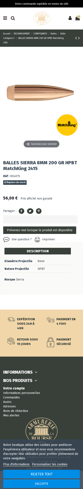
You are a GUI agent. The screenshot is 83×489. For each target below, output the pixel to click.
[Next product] (79, 38)
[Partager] (21, 211)
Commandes (11, 397)
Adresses (9, 406)
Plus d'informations (16, 464)
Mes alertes (11, 415)
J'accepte (41, 484)
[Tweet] (30, 211)
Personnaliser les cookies (49, 464)
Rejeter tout (42, 474)
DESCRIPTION (38, 251)
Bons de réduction (15, 411)
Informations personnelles (21, 393)
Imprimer (48, 239)
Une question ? (21, 239)
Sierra (20, 279)
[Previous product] (76, 38)
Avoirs (7, 402)
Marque (9, 279)
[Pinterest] (39, 211)
